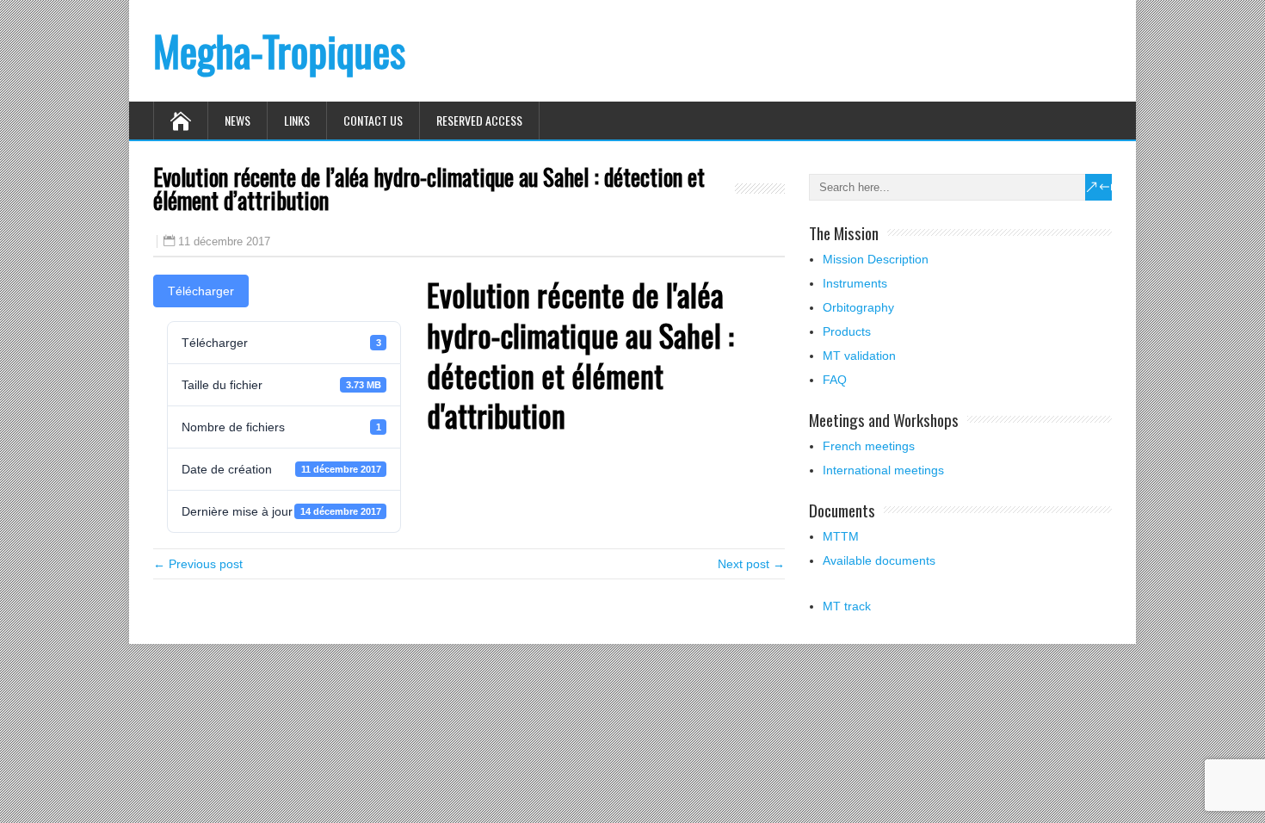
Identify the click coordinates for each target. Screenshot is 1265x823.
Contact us (373, 120)
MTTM (841, 536)
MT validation (859, 355)
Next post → (751, 564)
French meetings (869, 446)
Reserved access (479, 120)
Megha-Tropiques (279, 50)
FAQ (835, 380)
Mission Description (876, 259)
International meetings (883, 470)
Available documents (879, 560)
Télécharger (201, 291)
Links (297, 120)
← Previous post (198, 564)
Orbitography (858, 307)
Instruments (855, 283)
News (237, 120)
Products (847, 331)
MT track (847, 606)
